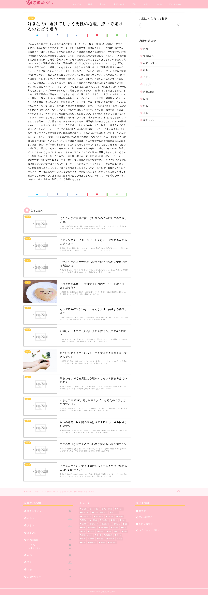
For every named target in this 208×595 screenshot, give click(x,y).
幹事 (83, 527)
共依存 (84, 524)
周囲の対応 (107, 524)
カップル (76, 4)
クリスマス (85, 513)
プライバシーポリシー (150, 530)
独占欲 (101, 531)
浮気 (134, 4)
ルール (120, 516)
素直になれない (87, 535)
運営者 (142, 511)
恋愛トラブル (150, 63)
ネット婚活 (99, 516)
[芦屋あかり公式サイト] (39, 2)
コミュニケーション (100, 513)
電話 (83, 542)
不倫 (90, 4)
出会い (103, 4)
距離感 (92, 539)
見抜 (83, 539)
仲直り (115, 520)
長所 (120, 539)
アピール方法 (107, 509)
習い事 (99, 535)
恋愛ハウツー (150, 120)
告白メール (94, 524)
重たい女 (111, 539)
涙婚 (83, 531)
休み (123, 520)
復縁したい (149, 56)
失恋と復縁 (119, 4)
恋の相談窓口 (176, 4)
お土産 (84, 509)
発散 (109, 531)
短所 (117, 531)
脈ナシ (119, 535)
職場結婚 (109, 535)
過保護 (101, 539)
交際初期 (94, 520)
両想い (84, 520)
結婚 (159, 4)
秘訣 (125, 531)
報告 (126, 524)
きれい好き (94, 509)
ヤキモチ (110, 516)
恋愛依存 (93, 527)
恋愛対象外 (104, 527)
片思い (146, 4)
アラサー (120, 509)
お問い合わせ (146, 524)
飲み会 (103, 542)
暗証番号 (115, 527)
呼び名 (117, 524)
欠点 (124, 527)
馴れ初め (112, 542)
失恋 (145, 48)
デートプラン (86, 516)
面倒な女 (93, 542)
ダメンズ (115, 513)
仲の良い (105, 520)
